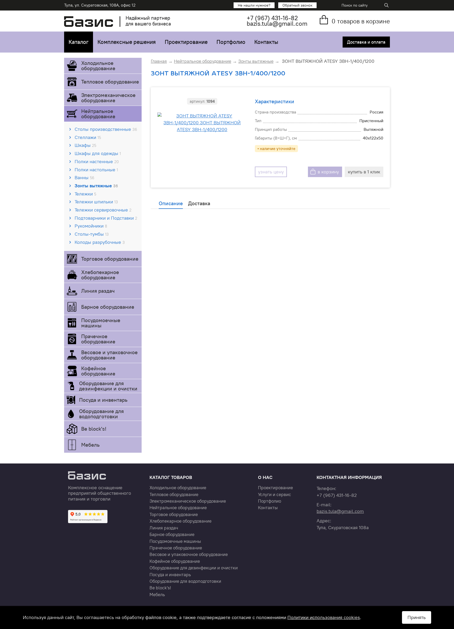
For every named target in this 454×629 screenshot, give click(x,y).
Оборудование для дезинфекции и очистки (108, 386)
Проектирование (186, 41)
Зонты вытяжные (96, 186)
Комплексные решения (126, 41)
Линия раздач (98, 290)
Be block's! (93, 428)
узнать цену (271, 172)
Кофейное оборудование (98, 371)
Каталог (79, 41)
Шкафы (85, 145)
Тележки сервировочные (103, 210)
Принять (416, 617)
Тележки (85, 194)
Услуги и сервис (274, 494)
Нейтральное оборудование (98, 114)
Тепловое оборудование (110, 81)
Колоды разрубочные (100, 242)
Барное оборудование (107, 306)
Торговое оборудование (109, 258)
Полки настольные (96, 170)
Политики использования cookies (323, 617)
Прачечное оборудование (98, 339)
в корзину (328, 172)
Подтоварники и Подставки (106, 218)
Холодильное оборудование (98, 65)
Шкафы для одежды (98, 153)
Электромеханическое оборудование (108, 98)
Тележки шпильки (96, 202)
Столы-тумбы (92, 234)
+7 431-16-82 (272, 18)
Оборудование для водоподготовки (101, 414)
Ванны (84, 177)
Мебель (90, 444)
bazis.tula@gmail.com (277, 23)
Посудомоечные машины (100, 323)
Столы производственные (106, 129)
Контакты (266, 41)
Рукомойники (91, 226)
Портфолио (230, 41)
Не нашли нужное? (254, 5)
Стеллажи (88, 137)
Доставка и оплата (366, 42)
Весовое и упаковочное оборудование (109, 355)
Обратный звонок (297, 5)
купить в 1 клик (364, 172)
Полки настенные (97, 161)
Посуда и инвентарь (103, 399)
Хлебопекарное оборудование (100, 275)
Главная (159, 61)
